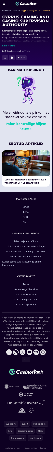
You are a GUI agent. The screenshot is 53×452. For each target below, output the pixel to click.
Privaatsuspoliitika (26, 304)
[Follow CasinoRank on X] (22, 352)
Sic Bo (26, 217)
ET (24, 359)
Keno (26, 212)
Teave (26, 284)
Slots (26, 222)
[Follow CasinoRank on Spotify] (36, 352)
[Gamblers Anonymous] (22, 410)
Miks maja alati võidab (26, 241)
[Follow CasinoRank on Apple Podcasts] (43, 352)
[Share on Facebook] (12, 57)
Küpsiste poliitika (30, 448)
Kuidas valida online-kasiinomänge (26, 246)
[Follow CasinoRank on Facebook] (9, 352)
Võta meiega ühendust (26, 289)
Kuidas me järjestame (25, 299)
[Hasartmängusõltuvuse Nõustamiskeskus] (35, 386)
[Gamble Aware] (26, 402)
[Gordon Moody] (26, 394)
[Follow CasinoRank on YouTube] (29, 352)
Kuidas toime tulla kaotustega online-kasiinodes (22, 263)
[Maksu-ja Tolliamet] (12, 386)
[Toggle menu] (4, 3)
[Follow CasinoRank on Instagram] (16, 352)
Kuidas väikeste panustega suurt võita (26, 251)
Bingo (26, 206)
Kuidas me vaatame (26, 294)
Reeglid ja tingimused (12, 448)
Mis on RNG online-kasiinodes (26, 256)
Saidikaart (43, 448)
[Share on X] (5, 57)
